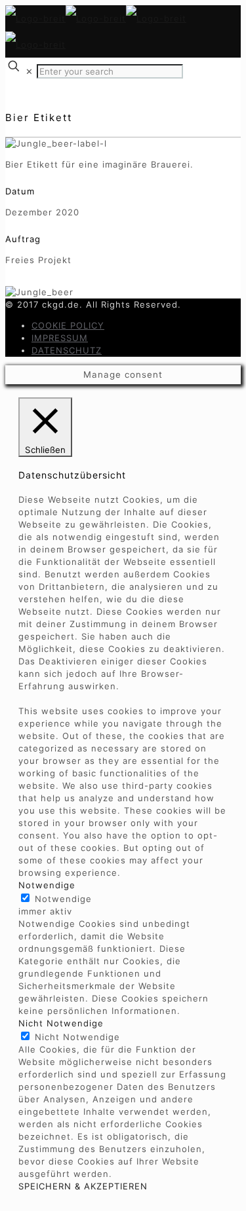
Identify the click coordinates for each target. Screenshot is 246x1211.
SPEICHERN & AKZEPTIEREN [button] (83, 1186)
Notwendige (63, 899)
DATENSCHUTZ (66, 350)
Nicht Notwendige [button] (61, 1023)
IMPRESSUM (59, 338)
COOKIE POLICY (67, 325)
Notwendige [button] (46, 885)
